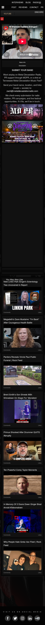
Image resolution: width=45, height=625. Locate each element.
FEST (14, 7)
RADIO (36, 2)
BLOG (28, 2)
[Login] (40, 2)
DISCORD (39, 12)
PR (42, 7)
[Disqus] (22, 175)
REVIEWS (23, 7)
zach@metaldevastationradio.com (22, 90)
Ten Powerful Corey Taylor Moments (20, 469)
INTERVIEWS (17, 2)
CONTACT (34, 7)
